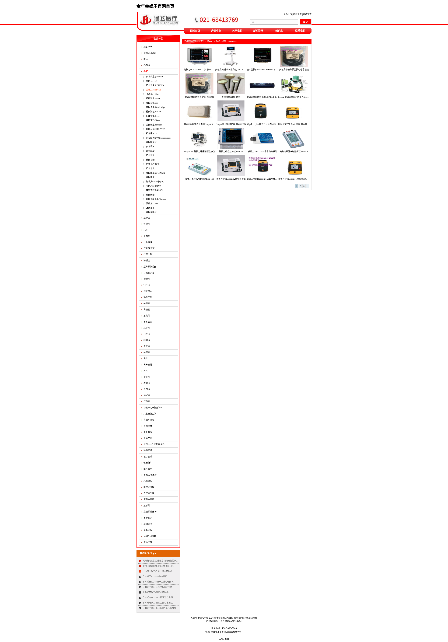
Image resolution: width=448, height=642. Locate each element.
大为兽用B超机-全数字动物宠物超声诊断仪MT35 (165, 561)
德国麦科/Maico (153, 120)
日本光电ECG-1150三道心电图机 (158, 603)
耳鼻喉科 (148, 242)
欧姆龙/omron (152, 203)
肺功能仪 (148, 524)
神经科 (147, 303)
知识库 (279, 30)
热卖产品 (148, 297)
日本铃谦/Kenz (152, 116)
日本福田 (150, 146)
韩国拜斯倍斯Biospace (156, 199)
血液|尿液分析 (150, 512)
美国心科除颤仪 (153, 186)
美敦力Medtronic (153, 90)
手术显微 (148, 322)
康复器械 (148, 432)
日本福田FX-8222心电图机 (155, 576)
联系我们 (300, 30)
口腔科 (147, 334)
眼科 (146, 59)
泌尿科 (147, 395)
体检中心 (148, 291)
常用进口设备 (150, 53)
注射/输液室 (149, 248)
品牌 (146, 71)
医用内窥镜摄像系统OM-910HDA (158, 566)
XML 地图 (224, 639)
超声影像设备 (150, 267)
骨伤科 (147, 389)
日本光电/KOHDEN (155, 85)
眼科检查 (148, 469)
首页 (200, 41)
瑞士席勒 (150, 151)
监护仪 (147, 218)
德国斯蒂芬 (151, 142)
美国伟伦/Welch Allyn (155, 107)
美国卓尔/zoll (152, 103)
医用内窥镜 (149, 499)
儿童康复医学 (150, 414)
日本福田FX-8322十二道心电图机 (158, 582)
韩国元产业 (151, 81)
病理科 (147, 340)
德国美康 (150, 177)
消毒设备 (148, 530)
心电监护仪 (149, 273)
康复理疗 (148, 47)
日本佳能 (150, 168)
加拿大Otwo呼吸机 (154, 181)
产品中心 (216, 30)
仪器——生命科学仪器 (154, 444)
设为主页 (288, 14)
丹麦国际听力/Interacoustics (158, 138)
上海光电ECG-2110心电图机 (156, 592)
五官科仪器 (149, 493)
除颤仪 (147, 260)
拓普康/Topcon (152, 133)
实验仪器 (148, 542)
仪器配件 (148, 463)
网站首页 (195, 30)
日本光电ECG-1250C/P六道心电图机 (159, 608)
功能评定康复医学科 (153, 407)
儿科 (146, 230)
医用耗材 (148, 426)
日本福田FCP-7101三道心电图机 (157, 571)
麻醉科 (147, 328)
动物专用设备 (150, 536)
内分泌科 (148, 365)
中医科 (147, 377)
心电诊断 (148, 481)
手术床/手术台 (150, 475)
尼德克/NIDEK (153, 164)
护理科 (147, 352)
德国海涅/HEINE (153, 111)
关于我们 (237, 30)
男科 (146, 371)
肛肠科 (147, 401)
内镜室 (147, 309)
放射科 (147, 505)
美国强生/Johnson (154, 125)
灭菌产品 (148, 438)
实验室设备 (149, 420)
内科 (146, 358)
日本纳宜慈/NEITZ (154, 76)
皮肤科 (147, 346)
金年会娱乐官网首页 (155, 6)
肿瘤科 (147, 383)
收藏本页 (297, 14)
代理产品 (148, 254)
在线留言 (307, 14)
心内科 (147, 65)
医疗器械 (148, 456)
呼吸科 (147, 224)
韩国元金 (150, 195)
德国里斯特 (151, 212)
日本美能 (150, 155)
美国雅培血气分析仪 (155, 173)
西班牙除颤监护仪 (154, 190)
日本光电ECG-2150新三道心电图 (158, 597)
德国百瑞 (150, 160)
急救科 (147, 316)
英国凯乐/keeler (153, 98)
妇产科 (147, 285)
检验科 (147, 279)
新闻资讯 (258, 30)
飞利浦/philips (152, 94)
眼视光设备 (149, 487)
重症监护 (148, 518)
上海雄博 (150, 208)
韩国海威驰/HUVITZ (155, 129)
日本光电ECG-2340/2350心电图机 (158, 587)
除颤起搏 (148, 450)
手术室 (147, 236)
